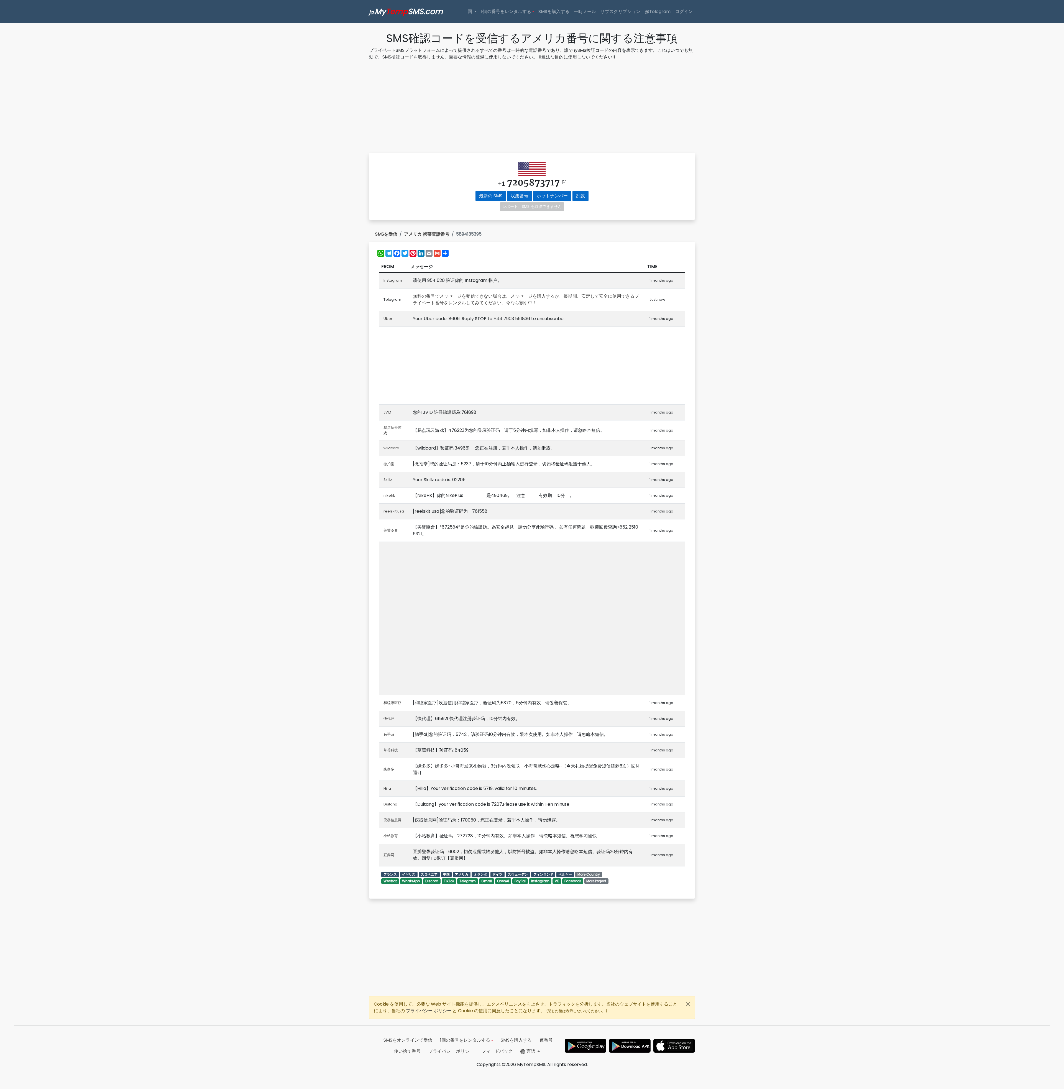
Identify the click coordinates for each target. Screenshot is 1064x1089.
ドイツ (497, 874)
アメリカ (461, 874)
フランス (390, 874)
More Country (588, 874)
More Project (596, 881)
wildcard (391, 448)
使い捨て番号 (407, 1051)
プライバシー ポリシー (429, 1011)
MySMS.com (406, 11)
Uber (387, 318)
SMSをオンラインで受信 (407, 1040)
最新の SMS (490, 196)
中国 (446, 874)
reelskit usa (393, 511)
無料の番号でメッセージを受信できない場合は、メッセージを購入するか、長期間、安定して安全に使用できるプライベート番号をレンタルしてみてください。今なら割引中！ (526, 299)
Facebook (572, 881)
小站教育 (390, 835)
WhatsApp (411, 881)
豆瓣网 (388, 855)
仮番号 (546, 1040)
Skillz (387, 479)
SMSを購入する (553, 11)
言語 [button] (530, 1051)
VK (557, 881)
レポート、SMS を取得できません (532, 206)
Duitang (390, 804)
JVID (387, 412)
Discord (431, 881)
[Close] (688, 1004)
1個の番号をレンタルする (507, 11)
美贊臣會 (390, 530)
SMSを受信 (386, 234)
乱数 (580, 196)
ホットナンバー (552, 196)
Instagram (392, 280)
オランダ (480, 874)
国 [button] (470, 11)
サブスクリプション (620, 11)
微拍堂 (388, 463)
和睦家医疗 (392, 702)
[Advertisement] (532, 107)
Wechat (390, 881)
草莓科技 (390, 750)
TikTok (449, 881)
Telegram (467, 881)
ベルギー (565, 874)
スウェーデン (518, 874)
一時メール (585, 11)
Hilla (387, 788)
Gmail (486, 881)
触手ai (388, 734)
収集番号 (519, 196)
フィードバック (497, 1051)
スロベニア (429, 874)
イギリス (408, 874)
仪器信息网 (392, 820)
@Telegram (658, 11)
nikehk (389, 495)
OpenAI (503, 881)
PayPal (520, 881)
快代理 (388, 718)
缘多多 (388, 769)
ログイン (684, 11)
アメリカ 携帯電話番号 (426, 234)
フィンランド (543, 874)
